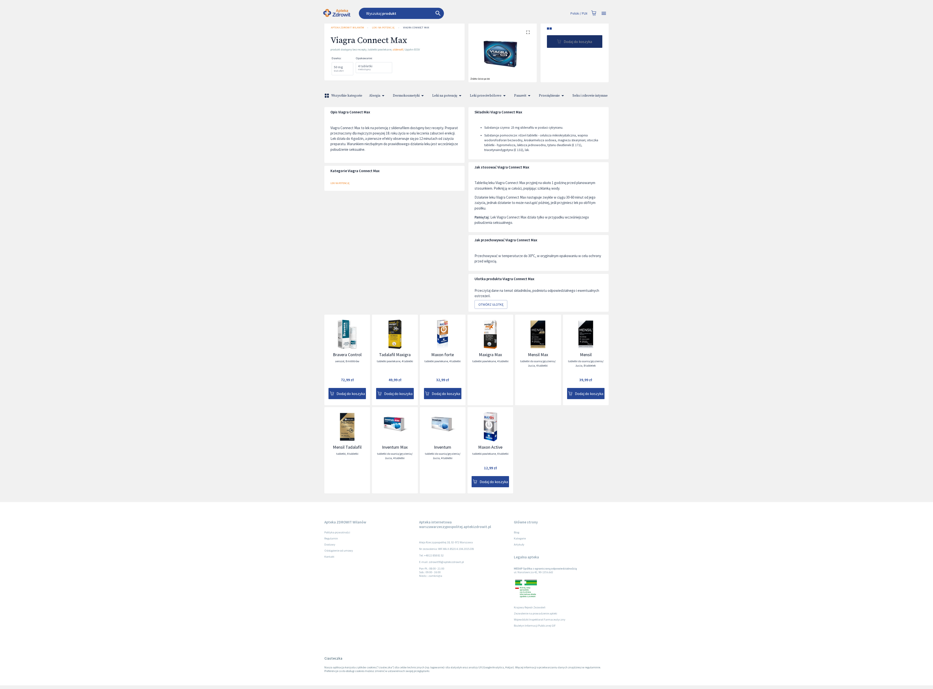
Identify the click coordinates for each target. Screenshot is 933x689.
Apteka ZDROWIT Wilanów (347, 27)
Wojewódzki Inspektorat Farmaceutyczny (539, 619)
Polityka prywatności (337, 532)
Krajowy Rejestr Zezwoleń (529, 607)
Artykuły (519, 544)
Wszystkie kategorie (346, 95)
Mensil (586, 354)
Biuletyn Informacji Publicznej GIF (535, 625)
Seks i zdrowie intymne (590, 95)
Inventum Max (395, 447)
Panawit (520, 95)
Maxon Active (490, 447)
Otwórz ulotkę (490, 304)
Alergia (374, 95)
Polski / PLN (578, 13)
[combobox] (428, 13)
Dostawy (329, 544)
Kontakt (329, 556)
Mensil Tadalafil (347, 447)
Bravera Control (347, 354)
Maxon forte (442, 354)
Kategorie (520, 538)
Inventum (442, 447)
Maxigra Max (490, 354)
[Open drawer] (604, 13)
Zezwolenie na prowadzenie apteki (535, 613)
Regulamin (331, 538)
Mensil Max (538, 354)
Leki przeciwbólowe (485, 95)
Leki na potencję (383, 27)
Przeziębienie (549, 95)
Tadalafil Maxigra (395, 354)
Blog (516, 532)
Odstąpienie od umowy (338, 550)
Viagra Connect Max (416, 27)
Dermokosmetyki (406, 95)
